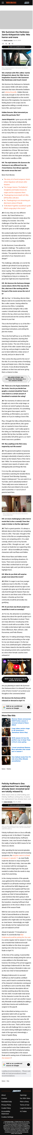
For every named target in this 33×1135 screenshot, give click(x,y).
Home (3, 769)
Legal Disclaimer (26, 1108)
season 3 (6, 1058)
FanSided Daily (6, 1102)
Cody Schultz (8, 802)
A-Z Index (23, 1111)
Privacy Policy (6, 1105)
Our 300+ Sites (25, 1098)
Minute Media (10, 1121)
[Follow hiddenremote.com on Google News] (28, 707)
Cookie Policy (6, 1108)
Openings (23, 1095)
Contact (4, 1098)
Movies (9, 769)
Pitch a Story (24, 1102)
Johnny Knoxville (11, 92)
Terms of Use (24, 1105)
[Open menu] (3, 3)
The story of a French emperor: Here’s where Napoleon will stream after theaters (17, 181)
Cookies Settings (7, 1117)
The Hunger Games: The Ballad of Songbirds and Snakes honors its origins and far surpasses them (15, 189)
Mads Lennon (8, 40)
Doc (8, 1081)
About (3, 1095)
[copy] (12, 43)
